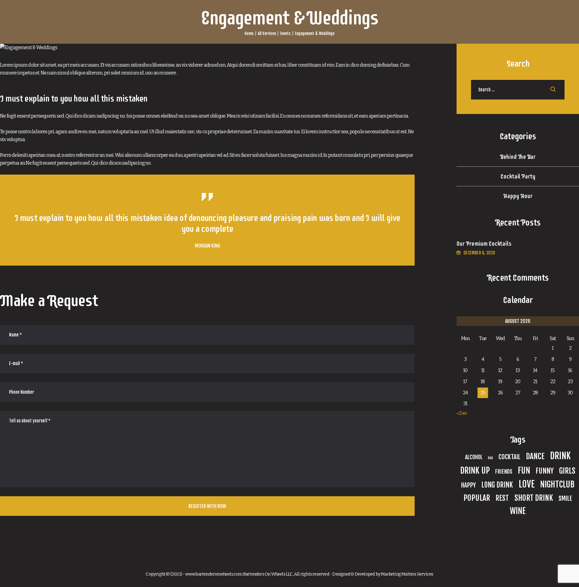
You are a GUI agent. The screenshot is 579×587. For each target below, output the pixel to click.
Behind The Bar (518, 156)
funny (545, 471)
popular (477, 498)
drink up (475, 470)
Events (285, 33)
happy (468, 485)
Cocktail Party (517, 176)
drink (560, 456)
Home (249, 33)
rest (502, 498)
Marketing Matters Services (407, 574)
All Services (267, 33)
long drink (497, 485)
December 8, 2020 (479, 252)
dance (535, 456)
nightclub (557, 484)
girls (567, 470)
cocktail (509, 457)
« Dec (462, 413)
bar (490, 458)
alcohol (473, 457)
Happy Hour (517, 196)
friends (503, 471)
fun (524, 470)
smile (565, 498)
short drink (533, 498)
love (527, 484)
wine (518, 511)
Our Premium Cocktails (484, 243)
